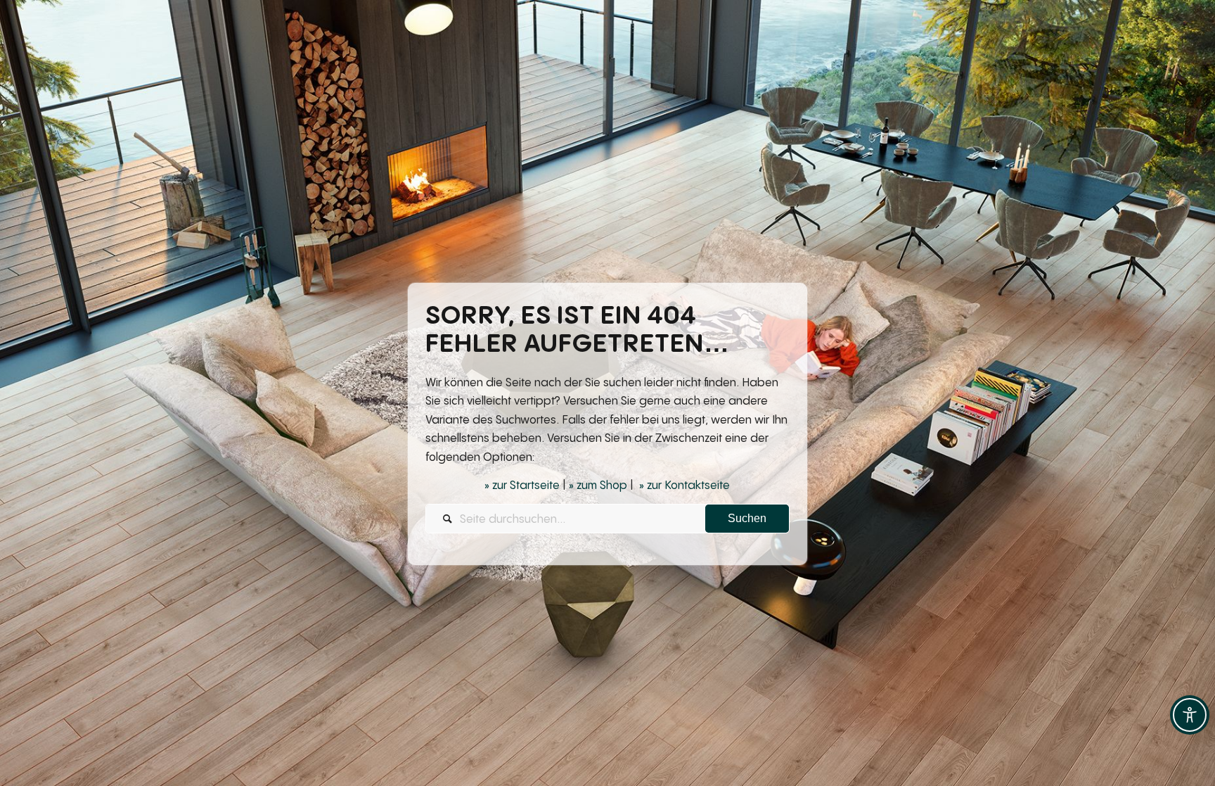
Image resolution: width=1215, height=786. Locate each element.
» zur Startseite (522, 485)
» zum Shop (598, 485)
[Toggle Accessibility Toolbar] (1189, 715)
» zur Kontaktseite (684, 485)
